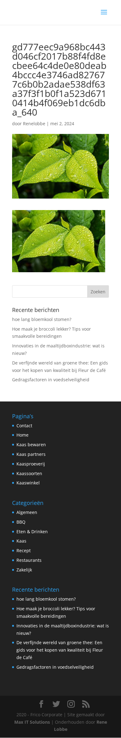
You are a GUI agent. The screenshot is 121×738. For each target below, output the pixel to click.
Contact (24, 426)
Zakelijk (24, 570)
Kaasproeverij (30, 464)
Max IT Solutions (32, 722)
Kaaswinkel (28, 483)
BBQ (20, 522)
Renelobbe (34, 123)
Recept (23, 550)
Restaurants (29, 560)
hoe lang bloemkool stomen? (41, 319)
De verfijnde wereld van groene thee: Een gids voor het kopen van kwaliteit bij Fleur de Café (59, 649)
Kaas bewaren (31, 444)
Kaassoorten (29, 473)
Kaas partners (31, 454)
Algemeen (26, 512)
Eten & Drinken (32, 531)
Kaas (21, 541)
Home (22, 435)
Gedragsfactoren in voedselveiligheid (50, 380)
